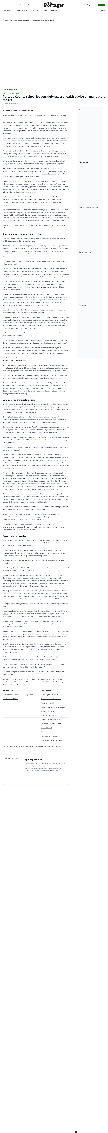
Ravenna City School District (50, 711)
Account (94, 5)
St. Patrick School (46, 732)
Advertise (13, 5)
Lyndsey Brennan (17, 103)
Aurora (5, 93)
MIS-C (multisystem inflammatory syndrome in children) (41, 478)
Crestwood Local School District (51, 699)
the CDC (56, 168)
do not (14, 586)
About (22, 5)
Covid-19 (11, 93)
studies (40, 220)
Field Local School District (49, 703)
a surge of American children (25, 131)
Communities (7, 10)
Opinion (45, 10)
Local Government (22, 10)
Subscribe (101, 5)
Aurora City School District (49, 695)
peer (29, 220)
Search (103, 10)
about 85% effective (49, 174)
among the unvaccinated (12, 143)
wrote (5, 556)
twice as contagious (42, 287)
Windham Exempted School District (52, 740)
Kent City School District (10, 699)
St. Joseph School (46, 728)
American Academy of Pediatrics (33, 171)
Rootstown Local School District (51, 715)
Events (5, 5)
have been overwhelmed (57, 138)
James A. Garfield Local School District (53, 707)
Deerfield (19, 93)
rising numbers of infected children (15, 361)
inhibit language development (28, 586)
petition (38, 156)
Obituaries (54, 10)
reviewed (34, 220)
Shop (88, 5)
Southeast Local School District (51, 719)
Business (35, 10)
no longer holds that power (35, 199)
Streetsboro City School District (51, 724)
